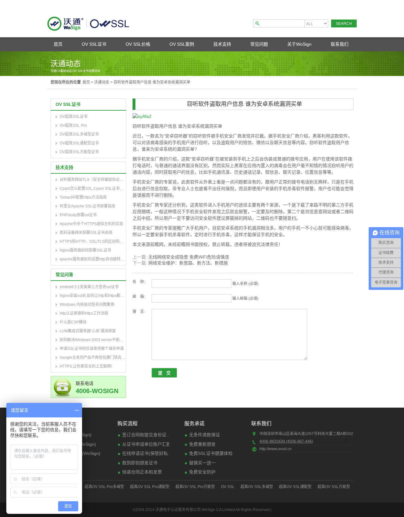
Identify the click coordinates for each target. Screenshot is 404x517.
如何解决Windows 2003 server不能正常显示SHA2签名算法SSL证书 (93, 340)
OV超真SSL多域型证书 (79, 134)
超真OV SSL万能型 (334, 487)
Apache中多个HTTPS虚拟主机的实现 (91, 224)
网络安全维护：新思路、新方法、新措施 (188, 262)
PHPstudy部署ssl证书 (78, 215)
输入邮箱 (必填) (245, 298)
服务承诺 (194, 423)
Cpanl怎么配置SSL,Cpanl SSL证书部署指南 (93, 188)
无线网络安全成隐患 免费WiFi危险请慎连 (188, 256)
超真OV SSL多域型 (257, 487)
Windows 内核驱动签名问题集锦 (87, 304)
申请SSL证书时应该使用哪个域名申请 (92, 348)
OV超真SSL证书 (73, 116)
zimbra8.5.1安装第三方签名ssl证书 (89, 287)
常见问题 (259, 44)
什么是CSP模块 (73, 322)
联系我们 (339, 44)
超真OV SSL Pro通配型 (149, 487)
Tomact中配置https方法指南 (83, 197)
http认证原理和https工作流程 (84, 313)
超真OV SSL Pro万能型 (195, 487)
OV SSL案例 (181, 44)
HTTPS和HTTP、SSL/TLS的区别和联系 (93, 241)
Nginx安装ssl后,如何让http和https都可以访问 (93, 295)
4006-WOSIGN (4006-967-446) (286, 441)
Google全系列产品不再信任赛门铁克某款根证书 (93, 357)
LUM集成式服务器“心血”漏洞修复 (88, 331)
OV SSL (228, 487)
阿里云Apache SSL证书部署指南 (87, 206)
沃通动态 (101, 82)
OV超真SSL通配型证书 (79, 143)
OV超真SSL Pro (73, 125)
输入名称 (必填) (245, 284)
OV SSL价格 (138, 44)
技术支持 (222, 44)
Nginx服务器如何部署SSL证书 (85, 250)
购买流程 (127, 423)
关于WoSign (299, 44)
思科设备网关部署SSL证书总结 (86, 232)
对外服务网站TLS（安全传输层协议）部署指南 (93, 179)
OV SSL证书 (94, 44)
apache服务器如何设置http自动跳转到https (93, 259)
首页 (58, 44)
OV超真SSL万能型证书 (79, 152)
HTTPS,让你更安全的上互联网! (86, 366)
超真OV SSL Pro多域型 (104, 487)
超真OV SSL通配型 (295, 487)
